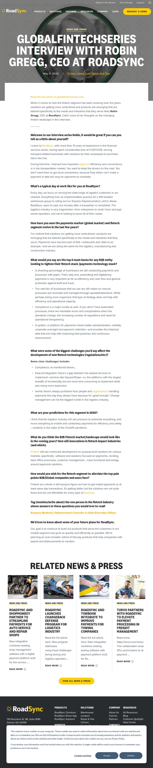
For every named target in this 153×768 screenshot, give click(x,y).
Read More (16, 669)
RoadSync (48, 145)
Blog (125, 715)
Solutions (55, 11)
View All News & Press (76, 680)
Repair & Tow (87, 719)
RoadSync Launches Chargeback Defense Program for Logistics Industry (56, 620)
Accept (106, 755)
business (89, 493)
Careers (113, 715)
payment (84, 164)
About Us (114, 712)
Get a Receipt (126, 2)
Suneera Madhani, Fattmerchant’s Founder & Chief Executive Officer (73, 513)
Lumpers (85, 715)
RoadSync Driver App (66, 715)
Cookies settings (82, 755)
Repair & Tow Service (105, 2)
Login (115, 11)
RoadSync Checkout (65, 712)
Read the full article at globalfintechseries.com (57, 97)
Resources (87, 11)
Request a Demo (137, 11)
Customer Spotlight (133, 719)
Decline (130, 755)
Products (39, 11)
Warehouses (87, 712)
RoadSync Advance (65, 719)
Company (102, 11)
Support (140, 2)
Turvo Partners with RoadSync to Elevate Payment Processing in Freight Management (130, 620)
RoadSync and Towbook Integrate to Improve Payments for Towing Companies (92, 620)
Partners (71, 11)
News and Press (18, 603)
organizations (100, 391)
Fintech (35, 452)
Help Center (129, 722)
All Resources (130, 712)
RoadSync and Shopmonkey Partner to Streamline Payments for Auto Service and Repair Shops (21, 622)
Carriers (85, 722)
